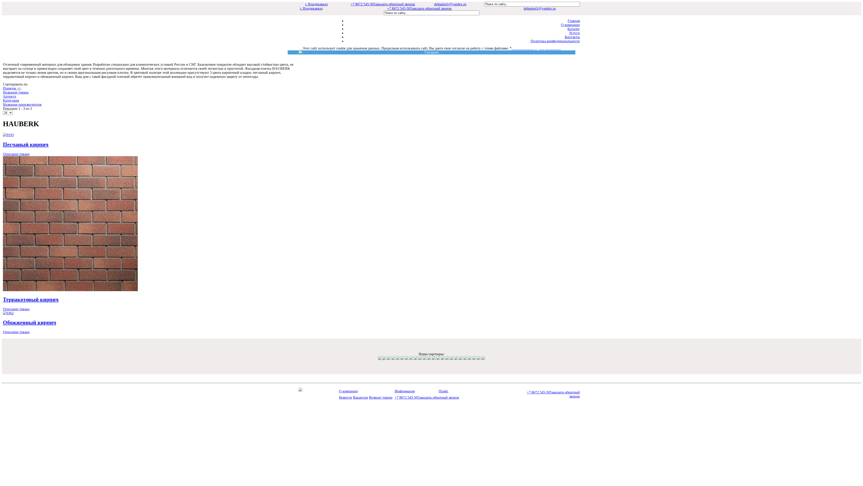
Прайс (443, 391)
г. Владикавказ (316, 4)
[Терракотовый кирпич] (70, 290)
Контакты (572, 37)
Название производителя (22, 104)
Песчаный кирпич (26, 144)
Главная (574, 21)
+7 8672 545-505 (383, 4)
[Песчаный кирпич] (8, 135)
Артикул (9, 96)
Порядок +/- (12, 88)
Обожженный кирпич (29, 322)
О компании (570, 25)
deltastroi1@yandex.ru (450, 4)
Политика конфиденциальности (555, 41)
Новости (345, 397)
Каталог (573, 29)
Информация (405, 391)
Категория (11, 100)
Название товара (16, 92)
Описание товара (16, 154)
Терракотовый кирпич (31, 299)
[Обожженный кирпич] (8, 313)
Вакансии (360, 397)
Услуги (574, 33)
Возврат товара (380, 397)
